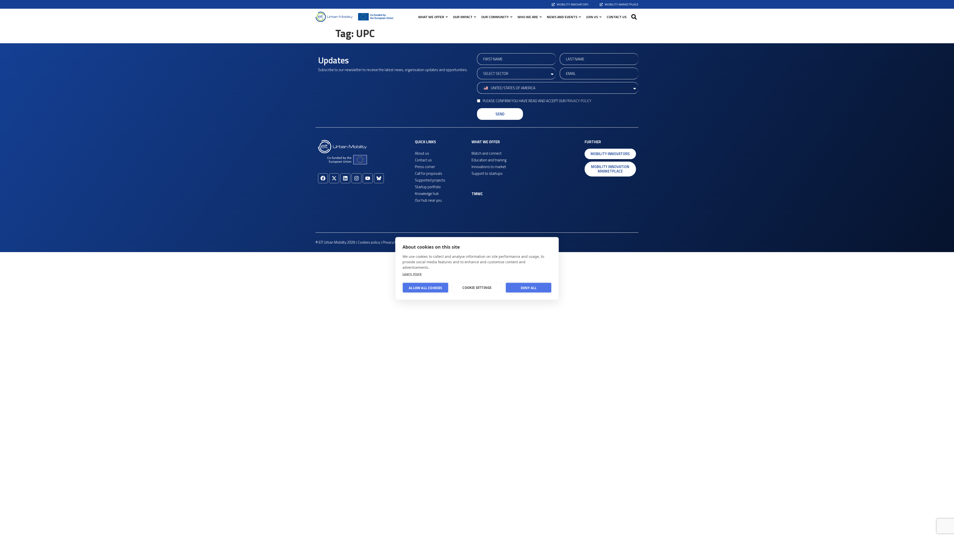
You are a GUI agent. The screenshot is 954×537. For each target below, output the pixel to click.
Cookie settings (476, 287)
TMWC (477, 194)
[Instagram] (356, 178)
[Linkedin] (345, 178)
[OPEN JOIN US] (600, 16)
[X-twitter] (334, 178)
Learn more (412, 273)
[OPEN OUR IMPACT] (475, 16)
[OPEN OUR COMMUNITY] (511, 16)
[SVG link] (334, 17)
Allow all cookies (425, 287)
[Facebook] (323, 178)
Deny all (529, 287)
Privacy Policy (579, 101)
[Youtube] (368, 178)
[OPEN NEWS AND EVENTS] (580, 16)
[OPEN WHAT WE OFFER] (446, 16)
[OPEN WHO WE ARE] (540, 16)
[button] (634, 17)
